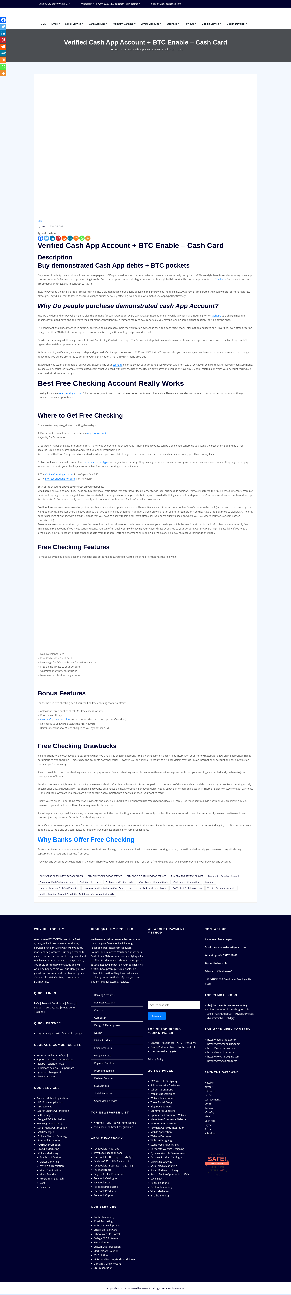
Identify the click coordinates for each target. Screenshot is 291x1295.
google (78, 1033)
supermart (68, 1068)
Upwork (155, 1042)
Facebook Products (105, 1191)
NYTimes (99, 1122)
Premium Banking (123, 23)
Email (54, 23)
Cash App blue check (90, 882)
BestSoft (145, 1288)
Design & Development (107, 1025)
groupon (43, 1072)
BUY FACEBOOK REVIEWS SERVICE (105, 876)
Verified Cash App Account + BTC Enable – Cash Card (153, 49)
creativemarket (159, 1051)
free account (96, 433)
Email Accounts (103, 1048)
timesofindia (129, 1122)
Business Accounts (105, 1002)
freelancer (168, 1042)
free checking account (70, 393)
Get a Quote (52, 1007)
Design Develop (236, 23)
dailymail (113, 1127)
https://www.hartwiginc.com (223, 1056)
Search (156, 1015)
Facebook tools (102, 1169)
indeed (211, 1009)
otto (61, 1063)
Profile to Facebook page (108, 1153)
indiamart (43, 1068)
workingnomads (240, 1009)
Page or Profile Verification (109, 1174)
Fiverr (173, 1047)
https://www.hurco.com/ (221, 1048)
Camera (98, 1010)
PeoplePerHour (159, 1047)
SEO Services (101, 1085)
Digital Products (103, 1040)
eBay (62, 1055)
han (41, 226)
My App (129, 1157)
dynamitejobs (215, 1018)
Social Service (73, 23)
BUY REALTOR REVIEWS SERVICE (187, 876)
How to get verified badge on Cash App (103, 888)
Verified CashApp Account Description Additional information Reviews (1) (77, 894)
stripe (49, 1033)
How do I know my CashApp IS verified (59, 888)
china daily (100, 1127)
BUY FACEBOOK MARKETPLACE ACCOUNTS (61, 876)
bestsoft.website (217, 1163)
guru (179, 1042)
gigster (173, 1051)
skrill (57, 1033)
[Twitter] (46, 238)
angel (210, 1013)
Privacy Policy (155, 1059)
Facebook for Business (106, 1165)
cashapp (216, 315)
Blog (40, 220)
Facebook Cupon (103, 1195)
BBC (109, 1122)
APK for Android (121, 1161)
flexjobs (211, 1005)
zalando (52, 1063)
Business (172, 23)
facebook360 (101, 1161)
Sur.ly (221, 1170)
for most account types (96, 462)
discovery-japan (46, 1076)
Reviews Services (103, 1078)
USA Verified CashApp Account (187, 888)
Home (114, 49)
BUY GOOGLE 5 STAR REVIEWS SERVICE (146, 876)
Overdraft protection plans (55, 719)
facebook (67, 1033)
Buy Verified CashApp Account (223, 876)
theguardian (126, 1127)
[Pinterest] (58, 238)
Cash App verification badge (120, 882)
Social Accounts (103, 1093)
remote (222, 1005)
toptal (181, 1047)
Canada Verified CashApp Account (57, 882)
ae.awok (54, 1068)
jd (68, 1055)
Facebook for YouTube (106, 1148)
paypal (40, 1033)
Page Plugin (128, 1165)
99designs (191, 1042)
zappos (41, 1059)
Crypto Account (150, 23)
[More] (87, 238)
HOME (42, 23)
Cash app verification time (186, 882)
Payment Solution (104, 1063)
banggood (55, 1072)
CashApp (209, 882)
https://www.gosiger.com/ (222, 1060)
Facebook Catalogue (105, 1178)
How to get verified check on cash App (147, 888)
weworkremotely (237, 1005)
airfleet (191, 1047)
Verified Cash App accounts (221, 888)
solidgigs (230, 1018)
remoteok (222, 1009)
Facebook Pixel (102, 1182)
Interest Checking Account (60, 478)
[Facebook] (40, 238)
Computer (100, 1017)
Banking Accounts (104, 995)
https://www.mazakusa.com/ (223, 1044)
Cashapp (221, 279)
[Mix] (76, 238)
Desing (98, 1032)
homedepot (66, 1059)
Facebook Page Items (106, 1186)
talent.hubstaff (223, 1013)
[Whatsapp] (82, 238)
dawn (117, 1122)
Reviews (190, 23)
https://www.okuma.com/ (221, 1052)
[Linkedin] (52, 238)
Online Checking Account (59, 474)
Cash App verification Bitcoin (153, 882)
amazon (41, 1055)
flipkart (41, 1063)
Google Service (210, 23)
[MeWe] (70, 238)
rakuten (52, 1059)
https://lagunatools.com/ (221, 1039)
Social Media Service (105, 1101)
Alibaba (52, 1055)
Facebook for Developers (108, 1157)
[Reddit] (64, 238)
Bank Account (97, 23)
